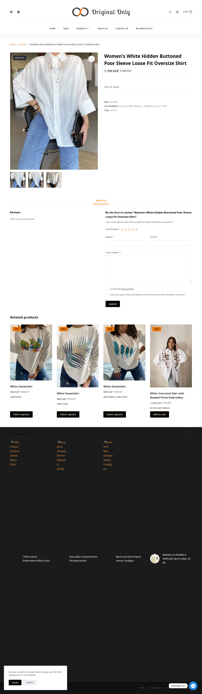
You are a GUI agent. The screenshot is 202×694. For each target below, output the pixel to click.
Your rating (113, 229)
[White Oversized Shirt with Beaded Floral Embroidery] (171, 355)
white (113, 110)
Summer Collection (155, 106)
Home (52, 28)
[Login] (177, 12)
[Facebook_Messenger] (193, 686)
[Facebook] (11, 12)
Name (110, 236)
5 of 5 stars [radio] (137, 229)
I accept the (122, 288)
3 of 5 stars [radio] (129, 229)
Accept (15, 682)
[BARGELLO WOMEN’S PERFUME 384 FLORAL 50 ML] (155, 558)
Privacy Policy (127, 288)
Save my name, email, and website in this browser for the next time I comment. (147, 294)
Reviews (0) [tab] (101, 200)
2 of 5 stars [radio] (126, 229)
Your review (113, 252)
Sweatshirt (16, 397)
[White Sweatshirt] (31, 352)
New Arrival (136, 106)
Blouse (123, 106)
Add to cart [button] (159, 414)
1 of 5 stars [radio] (122, 229)
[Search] (170, 12)
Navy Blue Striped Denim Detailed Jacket (83, 558)
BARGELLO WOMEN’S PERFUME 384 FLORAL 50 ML (176, 558)
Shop (66, 28)
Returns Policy (144, 28)
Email (154, 236)
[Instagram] (18, 12)
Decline (29, 682)
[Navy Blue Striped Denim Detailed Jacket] (61, 558)
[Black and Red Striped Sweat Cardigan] (108, 558)
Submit (113, 303)
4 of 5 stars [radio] (133, 229)
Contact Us (122, 28)
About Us (103, 28)
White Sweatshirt (21, 386)
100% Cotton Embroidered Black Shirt (36, 558)
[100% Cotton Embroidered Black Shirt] (15, 558)
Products (82, 28)
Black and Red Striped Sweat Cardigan (128, 558)
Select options (21, 414)
